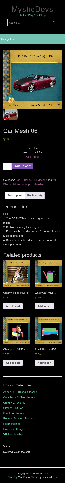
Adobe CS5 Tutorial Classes (20, 392)
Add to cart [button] (13, 306)
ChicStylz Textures (14, 402)
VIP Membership (13, 434)
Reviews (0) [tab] (34, 195)
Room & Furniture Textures (19, 418)
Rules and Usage (13, 429)
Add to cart (23, 166)
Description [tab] (15, 195)
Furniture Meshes (13, 413)
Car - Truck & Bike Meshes (31, 180)
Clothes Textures (13, 408)
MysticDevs (33, 8)
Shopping (13, 477)
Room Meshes (11, 424)
